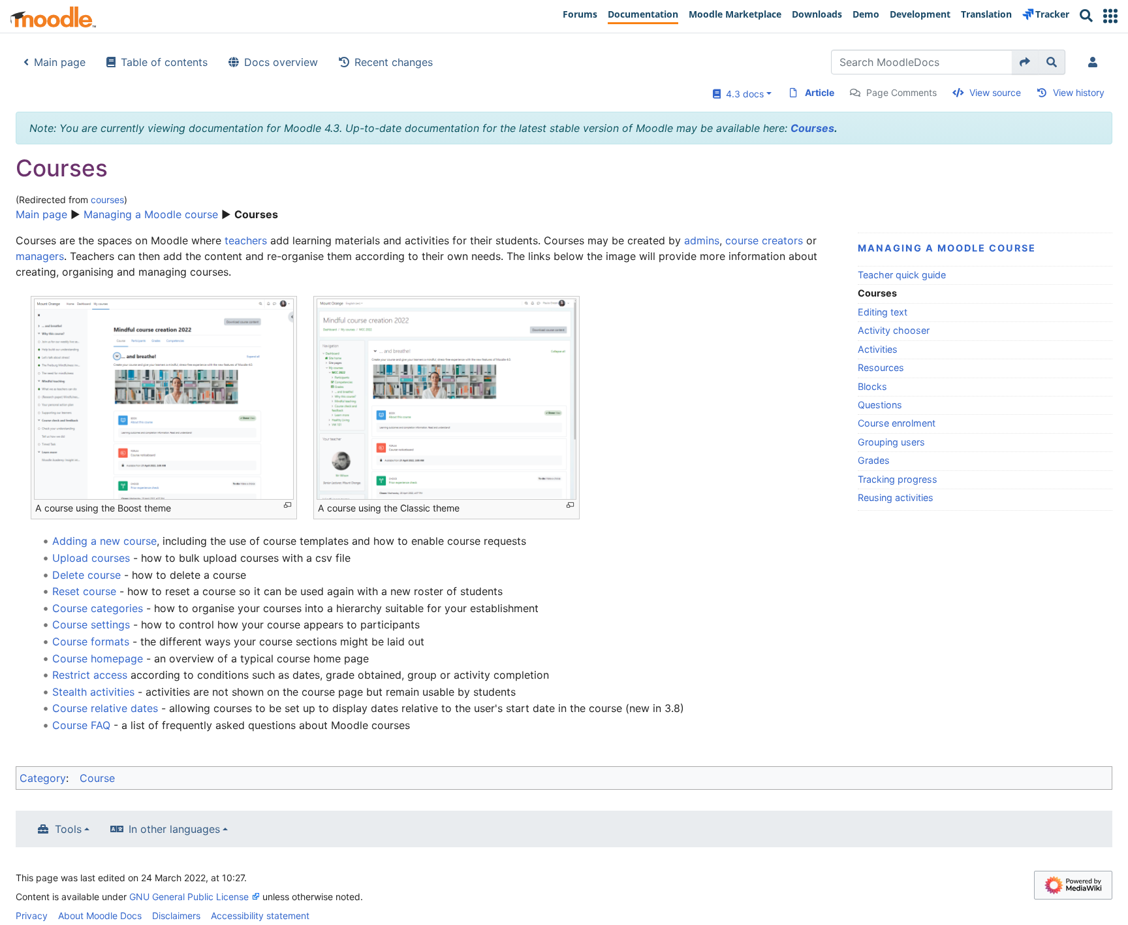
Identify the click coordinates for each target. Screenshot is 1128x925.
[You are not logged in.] (1095, 62)
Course (97, 778)
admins (701, 240)
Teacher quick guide (902, 274)
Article (819, 92)
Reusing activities (895, 497)
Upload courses (91, 557)
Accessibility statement (260, 915)
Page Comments (901, 92)
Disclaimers (176, 915)
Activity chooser (894, 330)
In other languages (174, 829)
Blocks (872, 386)
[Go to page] (1025, 62)
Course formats (90, 641)
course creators (764, 240)
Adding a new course (104, 540)
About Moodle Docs (100, 915)
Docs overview (281, 62)
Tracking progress (897, 479)
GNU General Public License (189, 896)
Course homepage (97, 658)
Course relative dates (105, 708)
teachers (246, 240)
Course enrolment (896, 423)
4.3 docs (742, 93)
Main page (60, 62)
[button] (1110, 16)
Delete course (88, 574)
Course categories (97, 608)
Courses (812, 128)
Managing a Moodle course (151, 214)
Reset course (84, 591)
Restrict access (89, 674)
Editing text (882, 311)
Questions (880, 404)
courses (107, 199)
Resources (881, 367)
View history (1078, 92)
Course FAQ (81, 725)
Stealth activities (93, 691)
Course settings (91, 624)
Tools (68, 829)
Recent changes (393, 62)
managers (40, 256)
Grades (874, 460)
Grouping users (891, 441)
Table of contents (164, 62)
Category (43, 778)
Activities (878, 349)
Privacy (32, 915)
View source (995, 92)
